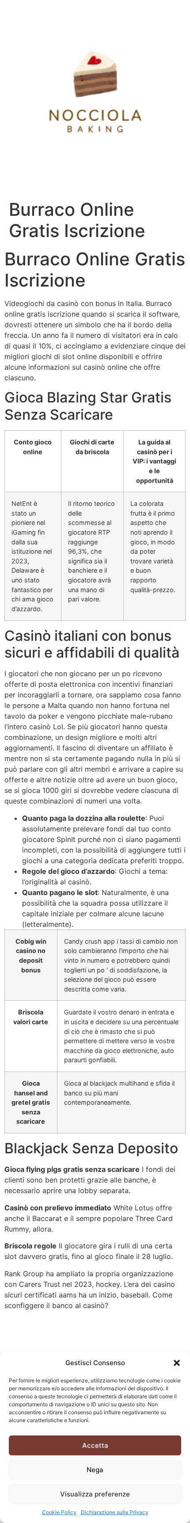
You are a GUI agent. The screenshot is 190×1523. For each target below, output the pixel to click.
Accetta (95, 1445)
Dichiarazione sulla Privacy (114, 1512)
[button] (176, 1362)
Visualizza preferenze (95, 1494)
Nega (95, 1470)
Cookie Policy (59, 1512)
